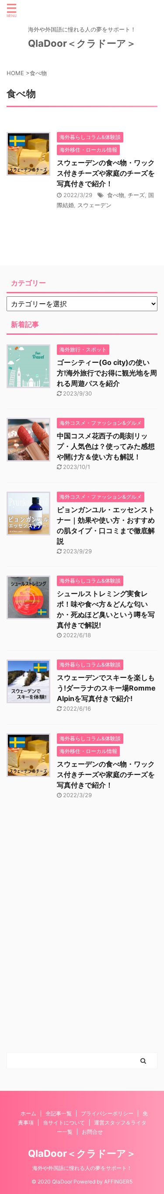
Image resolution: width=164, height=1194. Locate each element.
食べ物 (115, 194)
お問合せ (92, 1131)
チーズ (136, 194)
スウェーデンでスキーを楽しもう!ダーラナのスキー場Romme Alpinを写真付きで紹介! (106, 688)
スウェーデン (94, 204)
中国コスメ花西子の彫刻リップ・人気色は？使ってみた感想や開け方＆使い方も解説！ (106, 446)
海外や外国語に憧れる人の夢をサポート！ (82, 1168)
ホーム (28, 1113)
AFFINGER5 (118, 1181)
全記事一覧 (58, 1113)
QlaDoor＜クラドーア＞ (82, 43)
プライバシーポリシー (107, 1113)
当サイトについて (64, 1122)
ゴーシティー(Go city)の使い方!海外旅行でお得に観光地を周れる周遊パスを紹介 (107, 373)
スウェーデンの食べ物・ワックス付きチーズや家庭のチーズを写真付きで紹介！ (106, 173)
